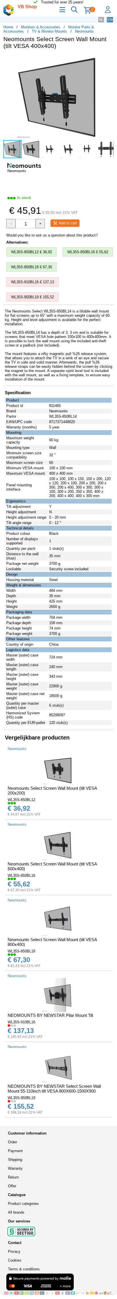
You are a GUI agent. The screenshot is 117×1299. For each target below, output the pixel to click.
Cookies (14, 1260)
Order (12, 1142)
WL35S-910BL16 (21, 1022)
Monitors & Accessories (40, 27)
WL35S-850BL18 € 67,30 (31, 267)
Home (8, 27)
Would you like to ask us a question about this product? (52, 235)
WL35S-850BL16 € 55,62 (87, 252)
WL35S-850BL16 (21, 875)
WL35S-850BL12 (21, 800)
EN (109, 20)
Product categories (23, 1203)
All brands (16, 1212)
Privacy (14, 1251)
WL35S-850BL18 (21, 951)
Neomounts (84, 31)
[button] (108, 59)
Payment (15, 1151)
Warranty (15, 1168)
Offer (12, 1186)
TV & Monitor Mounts (49, 31)
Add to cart (67, 223)
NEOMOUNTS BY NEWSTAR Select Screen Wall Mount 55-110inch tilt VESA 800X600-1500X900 (54, 1088)
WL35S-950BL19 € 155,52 (32, 297)
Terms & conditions (24, 1269)
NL (101, 20)
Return (13, 1177)
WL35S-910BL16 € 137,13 (32, 282)
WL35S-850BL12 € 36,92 (31, 252)
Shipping (15, 1160)
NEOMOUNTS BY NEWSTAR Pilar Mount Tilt (50, 1015)
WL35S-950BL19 (21, 1098)
